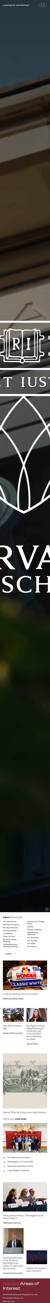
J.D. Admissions (10, 922)
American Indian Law (13, 1298)
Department (32, 934)
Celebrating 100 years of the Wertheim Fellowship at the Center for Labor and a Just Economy (13, 1263)
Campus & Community (12, 1033)
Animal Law (8, 1301)
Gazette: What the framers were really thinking (24, 1112)
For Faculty (32, 941)
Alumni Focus (32, 1044)
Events (34, 930)
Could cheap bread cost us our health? (20, 994)
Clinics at (9, 936)
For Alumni (32, 947)
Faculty (10, 928)
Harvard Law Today (35, 923)
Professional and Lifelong (10, 945)
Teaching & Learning (12, 1223)
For (33, 938)
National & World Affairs (13, 999)
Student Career (10, 940)
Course (10, 931)
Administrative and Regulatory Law (20, 1294)
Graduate (11, 925)
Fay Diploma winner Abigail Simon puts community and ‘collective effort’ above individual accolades (36, 1032)
